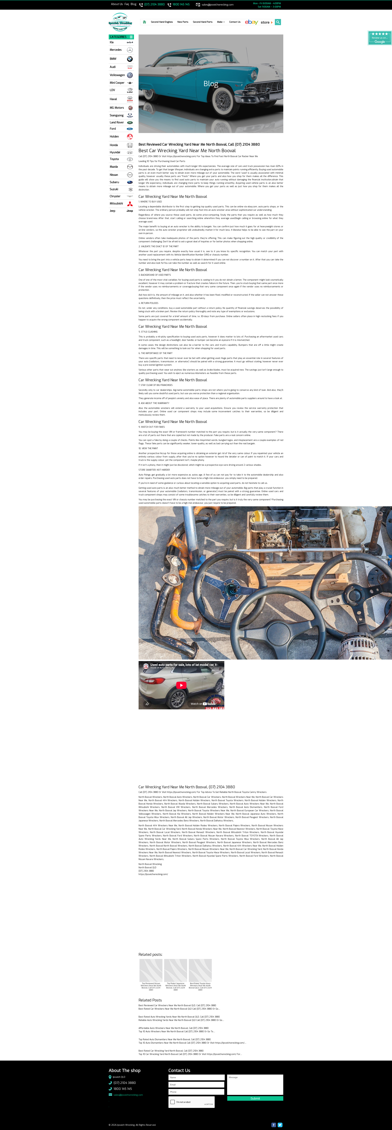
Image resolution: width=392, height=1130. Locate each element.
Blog (133, 4)
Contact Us (235, 21)
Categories (118, 37)
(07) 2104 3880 (124, 1083)
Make (220, 21)
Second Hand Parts (203, 21)
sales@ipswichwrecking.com (128, 1094)
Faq (126, 4)
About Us (117, 4)
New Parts (182, 21)
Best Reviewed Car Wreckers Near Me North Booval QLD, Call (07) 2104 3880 (177, 1005)
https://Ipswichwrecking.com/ (181, 156)
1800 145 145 (122, 1089)
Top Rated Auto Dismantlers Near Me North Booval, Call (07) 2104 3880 (175, 1039)
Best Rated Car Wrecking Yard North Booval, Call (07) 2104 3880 (171, 1050)
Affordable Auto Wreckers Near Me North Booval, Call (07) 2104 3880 (174, 1028)
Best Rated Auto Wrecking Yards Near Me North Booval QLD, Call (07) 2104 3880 (179, 1016)
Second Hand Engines (162, 21)
